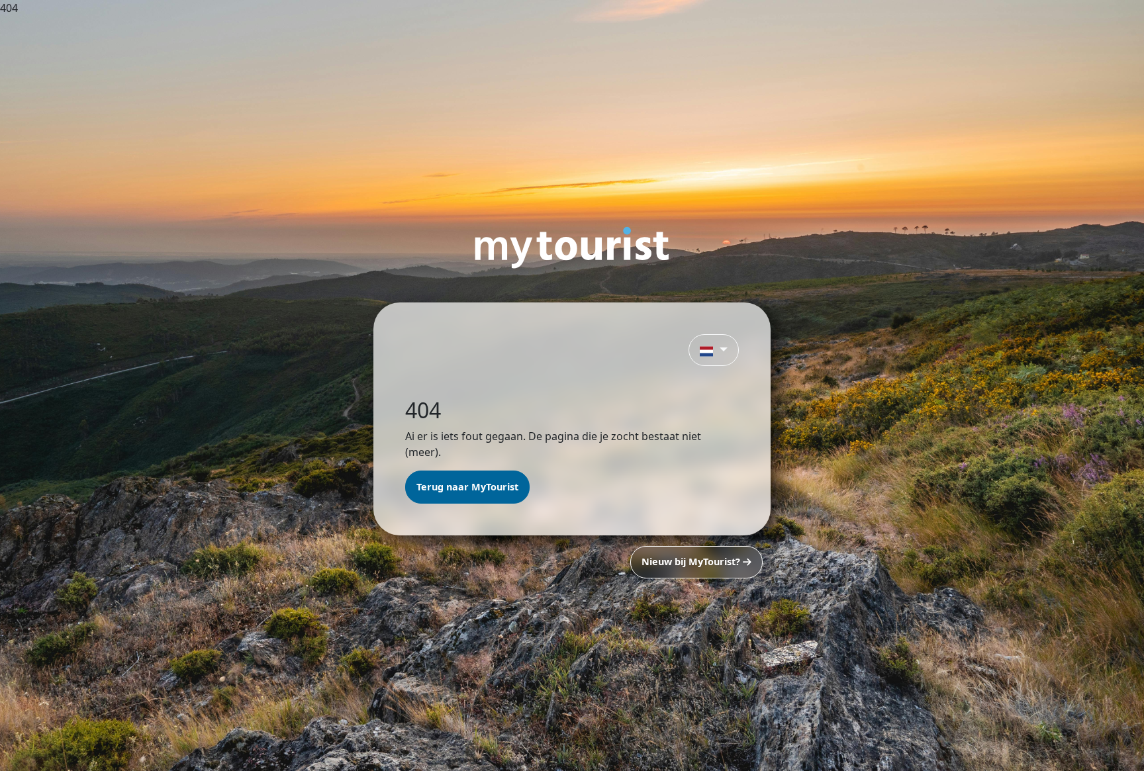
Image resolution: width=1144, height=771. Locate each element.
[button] (714, 350)
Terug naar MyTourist (467, 486)
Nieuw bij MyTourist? (692, 561)
